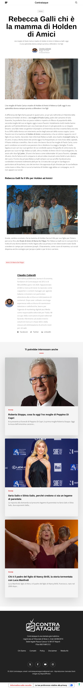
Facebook (24, 332)
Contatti (33, 651)
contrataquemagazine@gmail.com (40, 671)
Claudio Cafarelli (45, 49)
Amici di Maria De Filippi (15, 262)
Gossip (40, 11)
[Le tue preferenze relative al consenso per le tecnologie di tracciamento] (79, 684)
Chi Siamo (22, 651)
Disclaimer (52, 651)
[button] (6, 2)
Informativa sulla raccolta (20, 685)
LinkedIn (47, 332)
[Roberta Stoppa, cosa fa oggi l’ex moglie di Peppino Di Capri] (41, 396)
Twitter (36, 332)
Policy (42, 651)
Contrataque (41, 2)
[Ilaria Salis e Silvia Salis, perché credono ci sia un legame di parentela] (41, 477)
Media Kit (64, 651)
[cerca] (75, 2)
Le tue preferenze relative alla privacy (51, 685)
